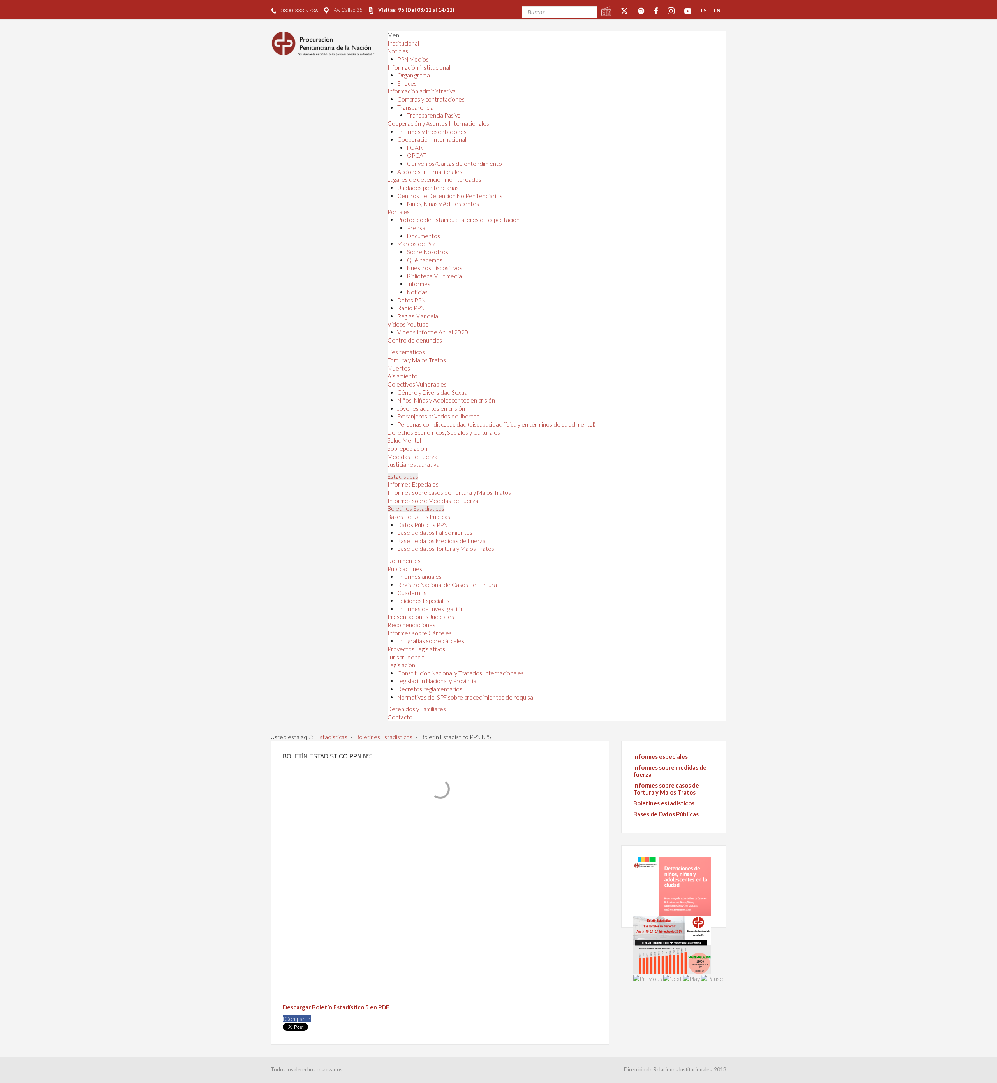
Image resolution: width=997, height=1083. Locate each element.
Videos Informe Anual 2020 (432, 332)
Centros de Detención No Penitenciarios (449, 195)
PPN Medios (413, 59)
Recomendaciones (411, 624)
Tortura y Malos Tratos (417, 360)
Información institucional (419, 67)
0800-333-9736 (299, 10)
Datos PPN (411, 300)
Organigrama (413, 75)
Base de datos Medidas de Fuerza (441, 540)
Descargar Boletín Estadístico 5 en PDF (336, 1007)
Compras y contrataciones (431, 99)
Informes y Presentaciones (432, 131)
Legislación (401, 664)
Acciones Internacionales (429, 171)
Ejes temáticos (406, 351)
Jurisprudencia (406, 657)
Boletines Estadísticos (416, 508)
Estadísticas (403, 476)
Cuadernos (411, 592)
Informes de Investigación (430, 608)
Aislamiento (402, 376)
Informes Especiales (413, 484)
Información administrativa (422, 91)
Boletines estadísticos (663, 803)
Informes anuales (419, 576)
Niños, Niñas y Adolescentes (443, 203)
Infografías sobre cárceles (430, 640)
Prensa (416, 227)
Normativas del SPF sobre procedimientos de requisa (465, 697)
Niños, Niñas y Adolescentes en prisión (446, 400)
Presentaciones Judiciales (421, 616)
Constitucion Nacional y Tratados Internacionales (460, 673)
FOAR (415, 147)
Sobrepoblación (407, 448)
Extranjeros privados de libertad (438, 416)
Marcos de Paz (416, 243)
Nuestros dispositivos (434, 267)
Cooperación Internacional (431, 139)
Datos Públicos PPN (422, 524)
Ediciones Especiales (423, 600)
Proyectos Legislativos (416, 648)
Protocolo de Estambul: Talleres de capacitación (458, 219)
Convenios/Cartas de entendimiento (454, 163)
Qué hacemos (424, 260)
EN (717, 10)
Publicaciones (405, 568)
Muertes (399, 368)
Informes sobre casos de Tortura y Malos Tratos (449, 492)
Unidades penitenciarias (428, 187)
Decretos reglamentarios (429, 689)
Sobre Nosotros (427, 251)
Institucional (403, 43)
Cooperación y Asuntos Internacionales (438, 123)
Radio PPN (411, 307)
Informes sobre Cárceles (420, 632)
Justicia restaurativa (413, 464)
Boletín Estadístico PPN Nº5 (327, 756)
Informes (418, 283)
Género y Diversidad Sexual (433, 392)
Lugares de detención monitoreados (434, 179)
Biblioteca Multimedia (434, 276)
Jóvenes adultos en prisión (431, 408)
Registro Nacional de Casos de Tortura (447, 584)
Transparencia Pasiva (434, 115)
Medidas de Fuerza (412, 456)
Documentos (423, 235)
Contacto (400, 717)
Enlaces (407, 83)
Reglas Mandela (417, 316)
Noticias (398, 51)
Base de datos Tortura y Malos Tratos (445, 548)
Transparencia (415, 107)
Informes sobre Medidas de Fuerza (433, 500)
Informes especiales (660, 756)
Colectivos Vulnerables (417, 384)
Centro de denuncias (415, 340)
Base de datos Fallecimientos (434, 532)
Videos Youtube (408, 324)
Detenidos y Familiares (417, 708)
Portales (399, 211)
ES (704, 10)
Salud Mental (404, 440)
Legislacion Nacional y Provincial (437, 680)
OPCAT (416, 155)
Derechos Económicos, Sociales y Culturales (444, 432)
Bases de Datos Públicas (419, 516)
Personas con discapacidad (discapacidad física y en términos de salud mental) (496, 424)
